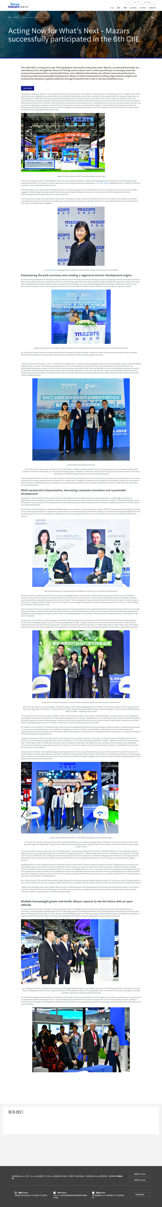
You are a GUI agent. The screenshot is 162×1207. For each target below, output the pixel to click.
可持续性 (40, 1156)
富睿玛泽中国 (132, 1147)
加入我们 (133, 8)
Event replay (27, 88)
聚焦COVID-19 (72, 1165)
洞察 (125, 8)
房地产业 (11, 1161)
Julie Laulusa (104, 183)
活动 (69, 1159)
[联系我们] (25, 1123)
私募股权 (11, 1156)
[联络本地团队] (62, 1123)
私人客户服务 (42, 1165)
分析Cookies (62, 1193)
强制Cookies (23, 1193)
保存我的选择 (139, 1194)
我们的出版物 (72, 1161)
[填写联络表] (136, 1123)
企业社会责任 (132, 1163)
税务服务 (40, 1161)
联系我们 (152, 8)
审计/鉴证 (41, 1145)
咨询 (39, 1147)
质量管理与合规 (132, 1165)
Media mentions (72, 1152)
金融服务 (11, 1150)
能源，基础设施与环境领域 (16, 1147)
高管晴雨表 (71, 1156)
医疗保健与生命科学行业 (15, 1152)
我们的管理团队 (132, 1152)
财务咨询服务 (42, 1150)
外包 (39, 1154)
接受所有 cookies (140, 1174)
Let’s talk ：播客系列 (74, 1163)
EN (139, 2)
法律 (39, 1152)
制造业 (10, 1154)
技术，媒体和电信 (13, 1163)
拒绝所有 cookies (140, 1180)
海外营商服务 (42, 1163)
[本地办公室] (99, 1123)
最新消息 (16, 17)
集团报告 (70, 1145)
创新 (129, 1159)
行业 (112, 8)
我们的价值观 (132, 1154)
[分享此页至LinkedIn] (152, 17)
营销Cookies (100, 1193)
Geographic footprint (134, 1156)
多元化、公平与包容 (134, 1150)
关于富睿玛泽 (132, 1145)
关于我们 (143, 8)
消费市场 (11, 1145)
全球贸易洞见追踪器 (74, 1154)
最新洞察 (70, 1147)
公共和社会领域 (12, 1159)
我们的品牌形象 (132, 1161)
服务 (118, 8)
